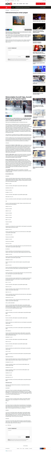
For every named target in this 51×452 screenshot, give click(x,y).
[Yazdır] (25, 29)
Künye (21, 448)
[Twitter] (8, 29)
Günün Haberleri (12, 0)
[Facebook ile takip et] (41, 448)
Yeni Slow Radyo (25, 445)
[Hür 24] (9, 3)
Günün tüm (42, 7)
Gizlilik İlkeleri (26, 448)
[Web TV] (43, 0)
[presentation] (8, 7)
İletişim (23, 448)
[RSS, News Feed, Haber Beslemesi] (44, 448)
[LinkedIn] (9, 29)
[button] (27, 29)
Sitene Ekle (18, 0)
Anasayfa (7, 10)
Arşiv (15, 0)
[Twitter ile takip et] (43, 448)
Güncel (15, 3)
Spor (17, 3)
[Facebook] (6, 29)
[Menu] (37, 4)
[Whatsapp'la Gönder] (11, 29)
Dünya (24, 3)
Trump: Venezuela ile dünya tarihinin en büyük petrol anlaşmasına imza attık (25, 7)
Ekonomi (20, 3)
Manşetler (8, 0)
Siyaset (27, 3)
